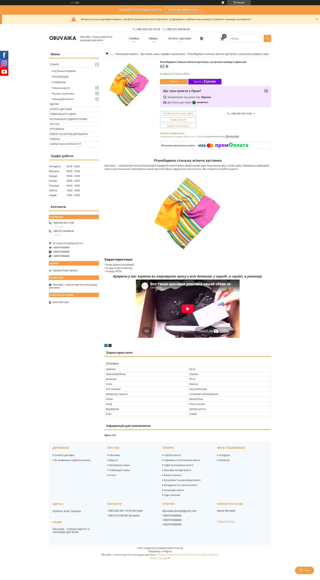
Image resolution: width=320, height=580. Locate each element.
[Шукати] (267, 38)
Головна (134, 38)
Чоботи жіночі (172, 455)
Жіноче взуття (62, 88)
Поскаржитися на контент (172, 554)
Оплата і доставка (179, 38)
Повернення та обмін (63, 114)
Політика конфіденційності (204, 554)
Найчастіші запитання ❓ (65, 144)
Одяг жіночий (172, 495)
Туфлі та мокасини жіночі (178, 465)
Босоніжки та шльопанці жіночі (182, 480)
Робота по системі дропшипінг (69, 134)
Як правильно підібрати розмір (68, 119)
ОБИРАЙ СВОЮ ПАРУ (183, 10)
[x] (110, 346)
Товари (153, 38)
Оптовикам (57, 129)
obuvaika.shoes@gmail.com (67, 243)
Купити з (198, 81)
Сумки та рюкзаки (64, 93)
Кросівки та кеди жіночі (177, 470)
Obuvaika (114, 455)
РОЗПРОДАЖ (61, 76)
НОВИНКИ (60, 82)
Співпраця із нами (119, 470)
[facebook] (106, 346)
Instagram (224, 455)
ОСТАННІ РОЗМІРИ (65, 71)
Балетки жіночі (172, 475)
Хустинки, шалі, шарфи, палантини (163, 54)
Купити (174, 81)
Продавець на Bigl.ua (160, 551)
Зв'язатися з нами (119, 465)
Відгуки (54, 104)
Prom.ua (178, 548)
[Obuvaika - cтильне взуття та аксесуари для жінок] (63, 38)
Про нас (55, 124)
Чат (307, 570)
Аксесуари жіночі (127, 54)
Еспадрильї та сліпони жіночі (180, 485)
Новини (55, 139)
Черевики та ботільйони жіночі (182, 460)
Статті (112, 475)
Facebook (224, 460)
